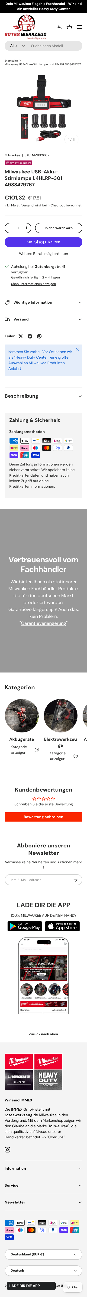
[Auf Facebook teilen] (30, 336)
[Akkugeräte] (22, 716)
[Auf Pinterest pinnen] (39, 336)
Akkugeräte (21, 739)
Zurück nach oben (43, 1034)
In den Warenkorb (59, 228)
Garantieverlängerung (43, 623)
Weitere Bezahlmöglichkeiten (43, 253)
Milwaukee (12, 155)
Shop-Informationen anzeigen (33, 284)
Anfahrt (14, 368)
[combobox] (43, 46)
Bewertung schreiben (43, 816)
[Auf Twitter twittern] (20, 336)
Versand (27, 205)
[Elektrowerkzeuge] (61, 716)
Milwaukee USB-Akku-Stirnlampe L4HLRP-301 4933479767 (43, 64)
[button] (69, 27)
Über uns (56, 1137)
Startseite (11, 61)
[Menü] (79, 27)
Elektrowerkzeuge (60, 742)
